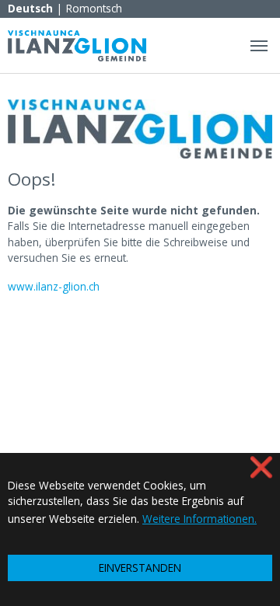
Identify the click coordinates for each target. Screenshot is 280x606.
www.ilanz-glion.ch (54, 286)
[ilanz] (77, 45)
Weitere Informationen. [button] (199, 518)
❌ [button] (261, 466)
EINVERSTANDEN (140, 567)
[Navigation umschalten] (259, 46)
